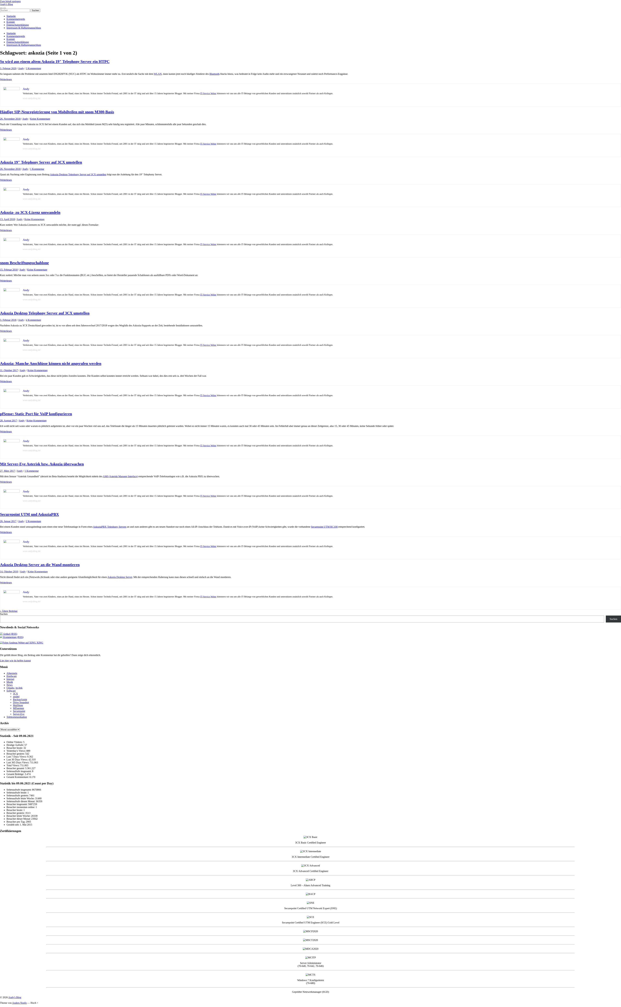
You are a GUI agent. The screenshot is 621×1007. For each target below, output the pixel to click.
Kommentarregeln (15, 19)
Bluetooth (214, 74)
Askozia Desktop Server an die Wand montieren (40, 565)
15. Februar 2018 (9, 269)
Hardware (11, 676)
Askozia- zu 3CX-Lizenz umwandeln (30, 212)
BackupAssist (20, 699)
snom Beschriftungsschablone (24, 263)
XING (39, 642)
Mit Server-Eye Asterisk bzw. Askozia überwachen (42, 464)
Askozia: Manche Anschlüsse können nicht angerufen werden (50, 363)
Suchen (4, 614)
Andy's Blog (6, 4)
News (9, 685)
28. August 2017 (8, 420)
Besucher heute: (14, 748)
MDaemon (18, 708)
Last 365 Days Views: (18, 762)
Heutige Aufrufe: (15, 745)
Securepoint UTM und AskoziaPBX (29, 514)
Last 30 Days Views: (17, 759)
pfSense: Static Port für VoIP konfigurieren (36, 414)
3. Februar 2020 (8, 68)
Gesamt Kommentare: (17, 777)
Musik (9, 682)
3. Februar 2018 (8, 320)
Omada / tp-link (14, 687)
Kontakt (10, 22)
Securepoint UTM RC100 (324, 526)
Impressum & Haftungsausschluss (23, 27)
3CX (15, 693)
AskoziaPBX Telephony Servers (109, 526)
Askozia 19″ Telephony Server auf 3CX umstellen (41, 162)
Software (11, 690)
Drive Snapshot (21, 702)
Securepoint (19, 711)
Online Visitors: (14, 742)
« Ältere (8, 611)
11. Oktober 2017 (9, 370)
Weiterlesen (6, 79)
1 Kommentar (37, 169)
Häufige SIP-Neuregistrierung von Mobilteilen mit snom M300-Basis (57, 112)
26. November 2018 (10, 118)
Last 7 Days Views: (16, 756)
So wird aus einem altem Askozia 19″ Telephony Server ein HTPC (54, 61)
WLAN (158, 74)
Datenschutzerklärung (17, 24)
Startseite (11, 16)
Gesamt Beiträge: (15, 774)
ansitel (16, 696)
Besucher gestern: (15, 753)
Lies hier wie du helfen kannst (15, 660)
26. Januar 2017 (8, 521)
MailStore (18, 705)
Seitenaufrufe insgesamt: (19, 771)
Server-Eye (18, 714)
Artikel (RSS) (10, 634)
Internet (10, 679)
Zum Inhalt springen (10, 1)
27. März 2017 (7, 471)
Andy (21, 68)
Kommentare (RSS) (13, 637)
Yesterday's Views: (16, 750)
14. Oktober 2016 (9, 571)
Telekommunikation (16, 717)
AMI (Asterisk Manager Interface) (120, 476)
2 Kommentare (33, 521)
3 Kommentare (33, 68)
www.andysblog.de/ (32, 98)
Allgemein (11, 673)
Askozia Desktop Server (119, 577)
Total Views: (13, 765)
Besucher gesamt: (15, 768)
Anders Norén (19, 1002)
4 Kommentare (33, 320)
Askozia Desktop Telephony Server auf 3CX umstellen (78, 174)
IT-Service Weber (208, 93)
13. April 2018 (7, 219)
